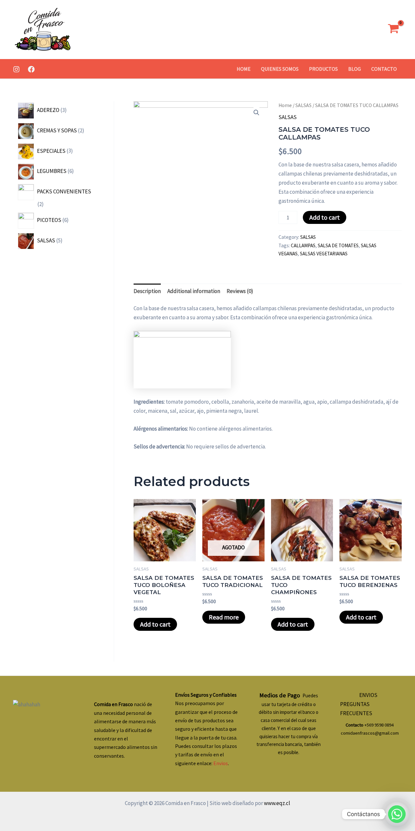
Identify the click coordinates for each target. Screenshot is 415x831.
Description (147, 291)
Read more (224, 617)
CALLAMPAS (303, 245)
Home (285, 105)
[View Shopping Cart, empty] (393, 30)
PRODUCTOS (323, 69)
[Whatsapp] (397, 814)
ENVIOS (368, 695)
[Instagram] (16, 69)
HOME (244, 69)
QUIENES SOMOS (280, 69)
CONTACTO (384, 69)
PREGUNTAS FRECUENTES (356, 709)
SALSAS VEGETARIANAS (324, 254)
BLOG (354, 69)
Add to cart (324, 217)
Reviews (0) (240, 291)
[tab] (147, 291)
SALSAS (303, 105)
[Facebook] (31, 69)
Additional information (193, 291)
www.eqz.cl (276, 803)
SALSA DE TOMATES (338, 245)
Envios (220, 763)
